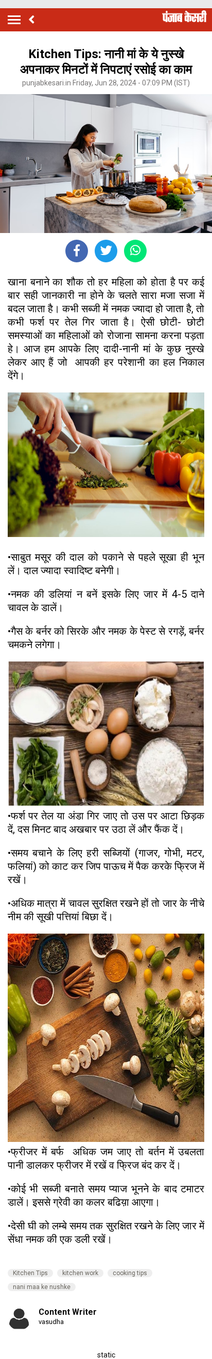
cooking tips (130, 1273)
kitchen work (80, 1273)
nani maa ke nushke (41, 1287)
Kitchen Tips (30, 1273)
